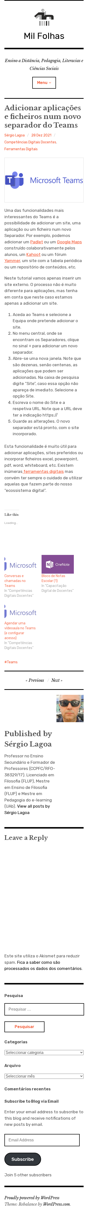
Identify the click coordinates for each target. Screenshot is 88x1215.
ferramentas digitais (43, 471)
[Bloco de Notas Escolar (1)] (58, 564)
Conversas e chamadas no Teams (15, 581)
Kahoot (33, 254)
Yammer (12, 260)
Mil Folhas (44, 36)
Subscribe (22, 1159)
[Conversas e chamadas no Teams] (20, 564)
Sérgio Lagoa (14, 135)
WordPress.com (56, 1204)
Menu (42, 82)
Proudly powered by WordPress (31, 1197)
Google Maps (69, 241)
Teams (12, 662)
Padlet (36, 241)
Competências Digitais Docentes (30, 142)
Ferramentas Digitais (21, 149)
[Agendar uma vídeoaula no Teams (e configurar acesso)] (20, 611)
